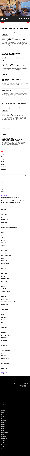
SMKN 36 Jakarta (4, 365)
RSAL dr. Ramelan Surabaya (5, 263)
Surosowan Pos (3, 271)
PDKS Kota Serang (4, 337)
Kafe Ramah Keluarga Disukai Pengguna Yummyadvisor (15, 28)
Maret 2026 (3, 164)
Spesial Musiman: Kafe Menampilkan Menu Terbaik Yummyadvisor (13, 40)
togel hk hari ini (3, 402)
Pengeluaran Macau (4, 373)
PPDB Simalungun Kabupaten (6, 343)
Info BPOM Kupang (4, 355)
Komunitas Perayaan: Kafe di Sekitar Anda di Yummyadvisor (12, 80)
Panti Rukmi (3, 232)
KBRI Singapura (3, 229)
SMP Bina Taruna (4, 327)
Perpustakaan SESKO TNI (5, 330)
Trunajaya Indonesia (4, 289)
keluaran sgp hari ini (4, 448)
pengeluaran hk (3, 442)
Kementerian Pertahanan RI (5, 299)
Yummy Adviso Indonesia (5, 19)
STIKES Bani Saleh (4, 240)
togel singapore (3, 420)
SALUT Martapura (4, 345)
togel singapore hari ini (4, 383)
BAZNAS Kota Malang (4, 312)
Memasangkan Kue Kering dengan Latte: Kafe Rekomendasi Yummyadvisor (12, 54)
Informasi (3, 27)
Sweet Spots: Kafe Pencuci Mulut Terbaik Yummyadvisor (14, 103)
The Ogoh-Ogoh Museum (5, 288)
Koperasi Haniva (4, 296)
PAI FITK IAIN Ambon (4, 370)
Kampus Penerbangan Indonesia (6, 255)
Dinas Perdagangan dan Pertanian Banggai (8, 301)
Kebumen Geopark (4, 260)
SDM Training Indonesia (5, 248)
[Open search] (28, 22)
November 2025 (3, 171)
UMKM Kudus (3, 324)
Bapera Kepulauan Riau (5, 278)
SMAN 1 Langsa (3, 360)
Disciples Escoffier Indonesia (5, 276)
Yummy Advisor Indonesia (5, 212)
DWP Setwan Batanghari (5, 358)
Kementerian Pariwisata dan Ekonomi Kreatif (8, 217)
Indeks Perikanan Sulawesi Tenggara (7, 325)
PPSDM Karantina (4, 353)
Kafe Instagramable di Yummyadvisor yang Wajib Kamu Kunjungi (13, 127)
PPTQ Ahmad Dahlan (4, 366)
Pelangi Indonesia (4, 222)
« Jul (2, 193)
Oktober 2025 (3, 172)
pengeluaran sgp (4, 430)
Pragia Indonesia (4, 224)
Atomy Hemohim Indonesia (5, 253)
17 (8, 151)
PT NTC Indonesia (4, 250)
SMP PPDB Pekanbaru (4, 309)
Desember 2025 (3, 169)
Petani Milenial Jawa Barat (5, 363)
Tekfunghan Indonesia (4, 306)
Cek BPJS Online (3, 361)
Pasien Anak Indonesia (5, 273)
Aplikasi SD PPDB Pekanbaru (5, 225)
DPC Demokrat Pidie (4, 283)
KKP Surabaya (3, 211)
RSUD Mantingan (4, 368)
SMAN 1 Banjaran (4, 247)
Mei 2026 (2, 161)
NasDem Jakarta (4, 332)
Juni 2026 (2, 159)
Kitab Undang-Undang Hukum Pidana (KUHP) (8, 311)
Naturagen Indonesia (4, 219)
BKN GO (2, 322)
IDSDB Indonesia (3, 286)
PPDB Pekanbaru (4, 207)
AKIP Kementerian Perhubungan (6, 348)
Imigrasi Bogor (3, 242)
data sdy (2, 412)
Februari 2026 (3, 166)
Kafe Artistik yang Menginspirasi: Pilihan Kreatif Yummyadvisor (13, 66)
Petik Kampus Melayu (4, 307)
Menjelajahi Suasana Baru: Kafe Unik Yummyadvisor (14, 91)
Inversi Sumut (3, 209)
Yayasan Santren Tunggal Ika (6, 350)
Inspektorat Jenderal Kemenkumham (7, 335)
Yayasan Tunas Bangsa (5, 329)
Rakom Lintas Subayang (5, 266)
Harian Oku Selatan (4, 281)
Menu (3, 22)
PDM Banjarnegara (4, 340)
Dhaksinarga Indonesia (5, 342)
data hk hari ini (3, 387)
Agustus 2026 (3, 156)
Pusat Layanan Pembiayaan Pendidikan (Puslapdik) (9, 227)
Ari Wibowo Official (4, 245)
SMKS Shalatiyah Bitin (4, 347)
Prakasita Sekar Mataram (5, 270)
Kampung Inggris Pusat (5, 252)
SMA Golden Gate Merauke (5, 291)
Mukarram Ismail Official (5, 230)
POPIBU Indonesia (4, 265)
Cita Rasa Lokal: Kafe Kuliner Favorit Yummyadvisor (13, 115)
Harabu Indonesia (4, 284)
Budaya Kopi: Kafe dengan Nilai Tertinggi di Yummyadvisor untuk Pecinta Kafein (12, 140)
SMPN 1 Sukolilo (3, 317)
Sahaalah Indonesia (4, 214)
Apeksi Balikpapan (4, 294)
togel (2, 418)
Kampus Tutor (3, 268)
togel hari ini (3, 410)
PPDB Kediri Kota (4, 258)
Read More (5, 34)
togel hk (2, 434)
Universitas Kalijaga (4, 235)
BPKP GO (2, 314)
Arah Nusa (3, 319)
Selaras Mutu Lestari (4, 304)
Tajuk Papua (3, 237)
